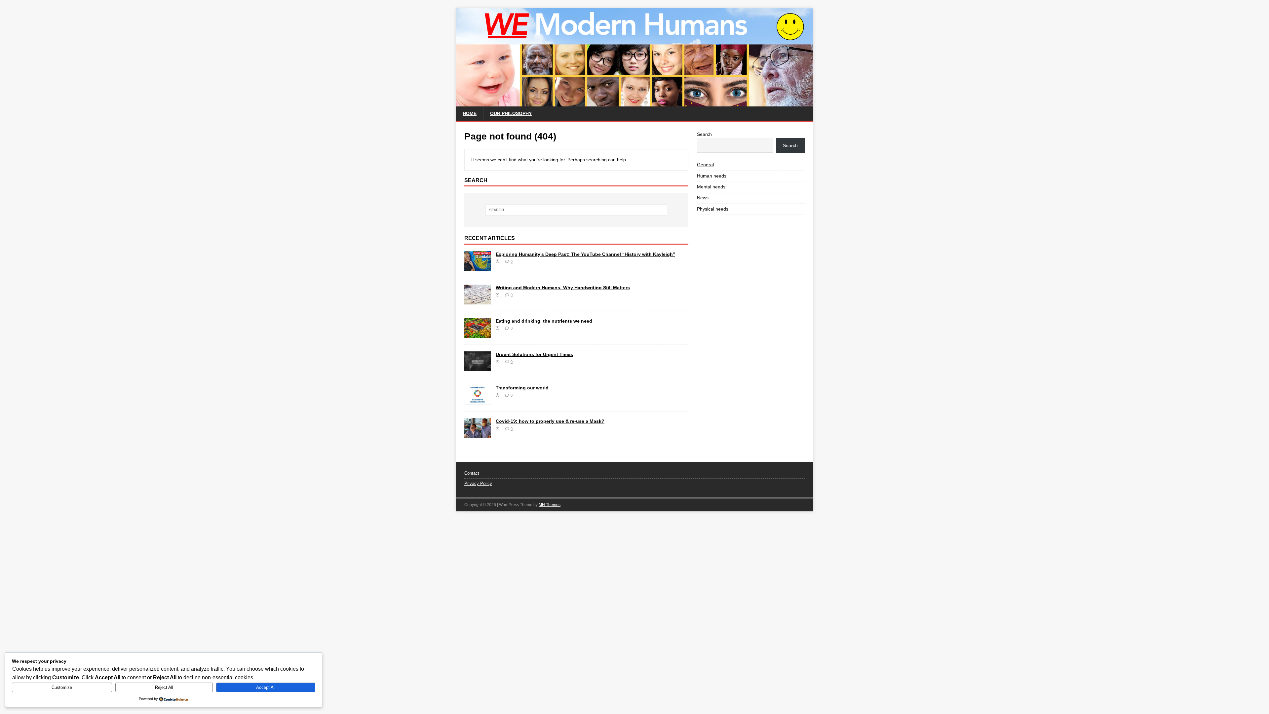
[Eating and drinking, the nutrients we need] (477, 334)
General (705, 164)
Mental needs (711, 186)
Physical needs (712, 209)
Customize (62, 687)
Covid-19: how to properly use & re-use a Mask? (550, 421)
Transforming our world (522, 387)
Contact (471, 473)
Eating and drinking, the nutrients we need (544, 321)
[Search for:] (576, 210)
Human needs (711, 175)
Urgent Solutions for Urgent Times (534, 354)
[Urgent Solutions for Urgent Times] (477, 367)
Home (470, 113)
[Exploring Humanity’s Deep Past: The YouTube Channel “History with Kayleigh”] (477, 267)
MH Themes (549, 504)
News (703, 197)
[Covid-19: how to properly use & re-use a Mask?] (477, 434)
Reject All (164, 687)
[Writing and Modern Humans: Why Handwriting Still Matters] (477, 300)
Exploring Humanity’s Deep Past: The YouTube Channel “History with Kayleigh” (585, 254)
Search (704, 134)
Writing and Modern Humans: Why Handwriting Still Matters (563, 287)
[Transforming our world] (477, 401)
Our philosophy (511, 113)
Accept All (266, 687)
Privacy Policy (478, 483)
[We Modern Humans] (634, 102)
